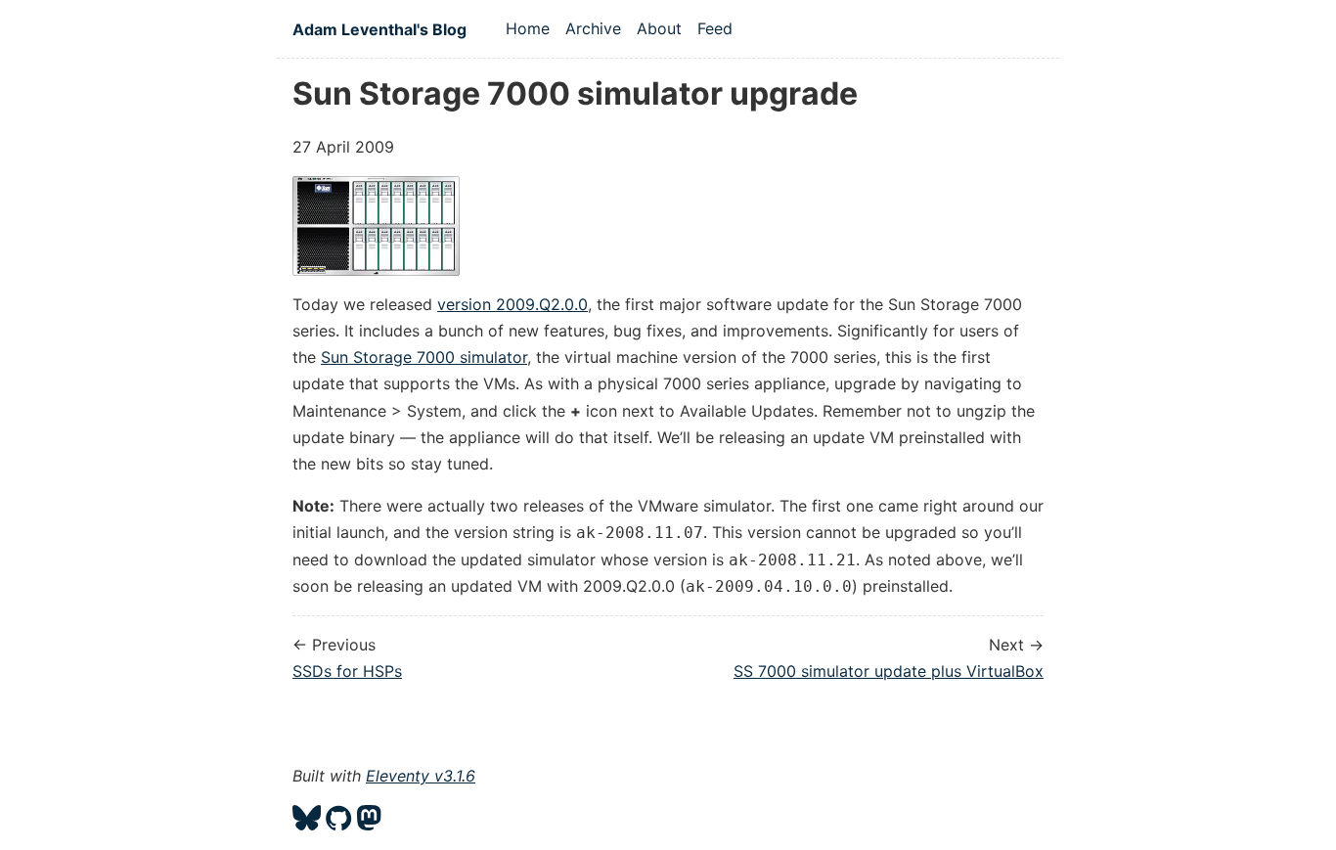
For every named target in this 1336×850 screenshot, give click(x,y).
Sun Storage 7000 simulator (424, 357)
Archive (593, 28)
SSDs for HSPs (347, 671)
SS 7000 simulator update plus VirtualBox (889, 671)
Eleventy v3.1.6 (420, 775)
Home (528, 28)
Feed (715, 28)
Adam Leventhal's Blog (379, 29)
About (659, 28)
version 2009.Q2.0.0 (512, 304)
